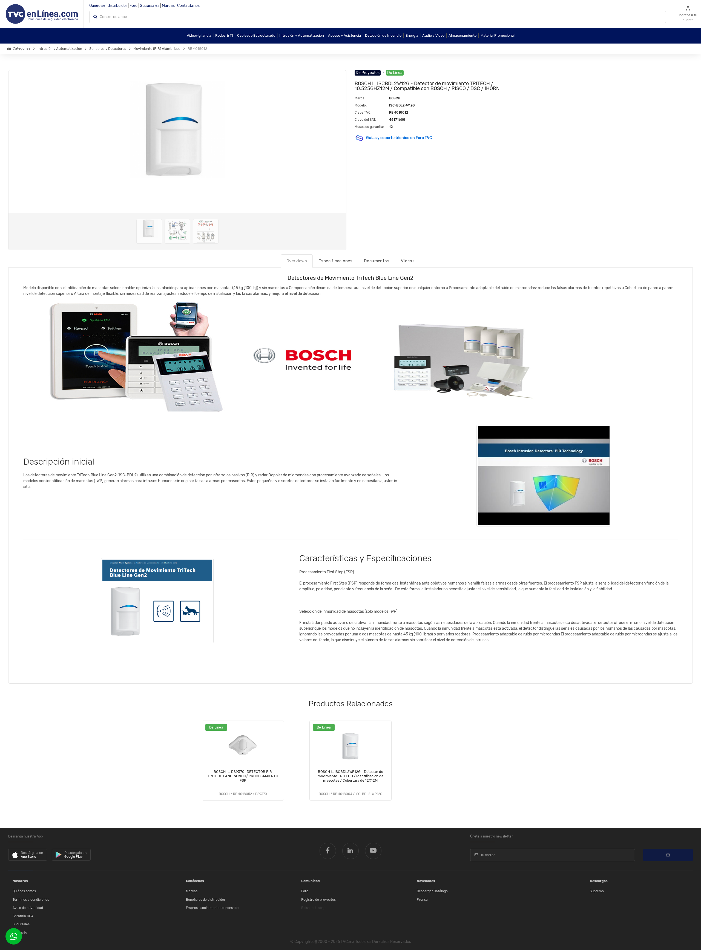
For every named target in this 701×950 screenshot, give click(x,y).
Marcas (168, 5)
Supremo (597, 891)
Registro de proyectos (318, 900)
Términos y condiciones (31, 900)
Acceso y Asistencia (344, 35)
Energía (412, 35)
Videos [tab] (408, 260)
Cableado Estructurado (256, 35)
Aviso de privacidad (28, 908)
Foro (133, 5)
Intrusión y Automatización (301, 35)
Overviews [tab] (296, 260)
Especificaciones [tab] (335, 260)
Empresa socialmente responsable (212, 908)
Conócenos (195, 881)
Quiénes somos (24, 891)
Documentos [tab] (376, 260)
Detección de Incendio (383, 35)
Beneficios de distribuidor (205, 900)
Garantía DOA (23, 916)
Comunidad (310, 881)
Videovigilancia (199, 35)
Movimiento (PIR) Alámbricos (156, 49)
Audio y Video (433, 35)
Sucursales (149, 5)
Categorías (21, 48)
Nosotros (20, 881)
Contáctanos (188, 5)
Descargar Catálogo (432, 891)
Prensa (422, 900)
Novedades (426, 881)
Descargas (599, 881)
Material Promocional (498, 35)
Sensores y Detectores (107, 49)
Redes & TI (224, 35)
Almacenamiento (462, 35)
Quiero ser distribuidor (108, 5)
